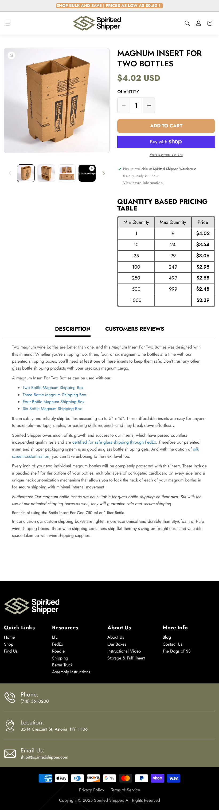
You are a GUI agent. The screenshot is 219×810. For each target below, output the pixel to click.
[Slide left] (10, 173)
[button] (8, 23)
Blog (167, 637)
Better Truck (62, 665)
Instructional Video (124, 651)
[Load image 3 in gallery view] (67, 173)
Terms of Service (125, 790)
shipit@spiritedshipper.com (44, 757)
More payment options (166, 154)
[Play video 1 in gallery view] (87, 173)
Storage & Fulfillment (126, 658)
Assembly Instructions (71, 672)
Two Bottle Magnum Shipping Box (53, 387)
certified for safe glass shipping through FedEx (114, 442)
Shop (8, 644)
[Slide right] (104, 173)
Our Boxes (116, 644)
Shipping (60, 658)
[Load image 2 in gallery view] (46, 173)
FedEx (57, 644)
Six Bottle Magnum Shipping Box (52, 409)
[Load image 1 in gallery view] (26, 173)
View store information (143, 182)
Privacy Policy (91, 790)
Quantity (128, 92)
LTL (54, 637)
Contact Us (172, 644)
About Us (115, 637)
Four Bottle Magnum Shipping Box (53, 402)
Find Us (10, 651)
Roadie (58, 651)
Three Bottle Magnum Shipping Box (54, 395)
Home (9, 637)
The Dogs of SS (177, 651)
